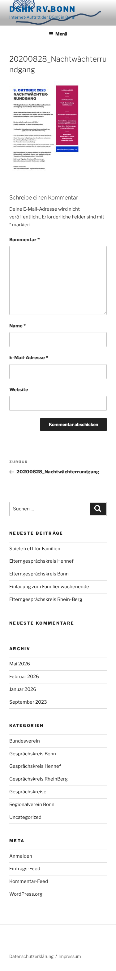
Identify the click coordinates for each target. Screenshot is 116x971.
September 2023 (28, 702)
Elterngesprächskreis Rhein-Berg (45, 599)
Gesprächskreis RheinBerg (38, 779)
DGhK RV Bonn (42, 9)
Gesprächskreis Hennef (35, 766)
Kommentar (24, 239)
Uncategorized (25, 817)
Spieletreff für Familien (34, 548)
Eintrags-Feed (24, 868)
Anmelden (20, 856)
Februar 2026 (24, 676)
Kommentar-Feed (28, 881)
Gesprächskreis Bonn (32, 754)
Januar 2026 (22, 689)
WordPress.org (25, 894)
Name (17, 326)
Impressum (69, 956)
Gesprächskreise (27, 792)
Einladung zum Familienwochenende (49, 586)
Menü (61, 33)
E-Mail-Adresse (28, 357)
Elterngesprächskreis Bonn (39, 574)
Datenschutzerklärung (31, 956)
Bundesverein (24, 741)
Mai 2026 (19, 664)
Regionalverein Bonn (31, 804)
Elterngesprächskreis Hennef (41, 561)
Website (18, 389)
